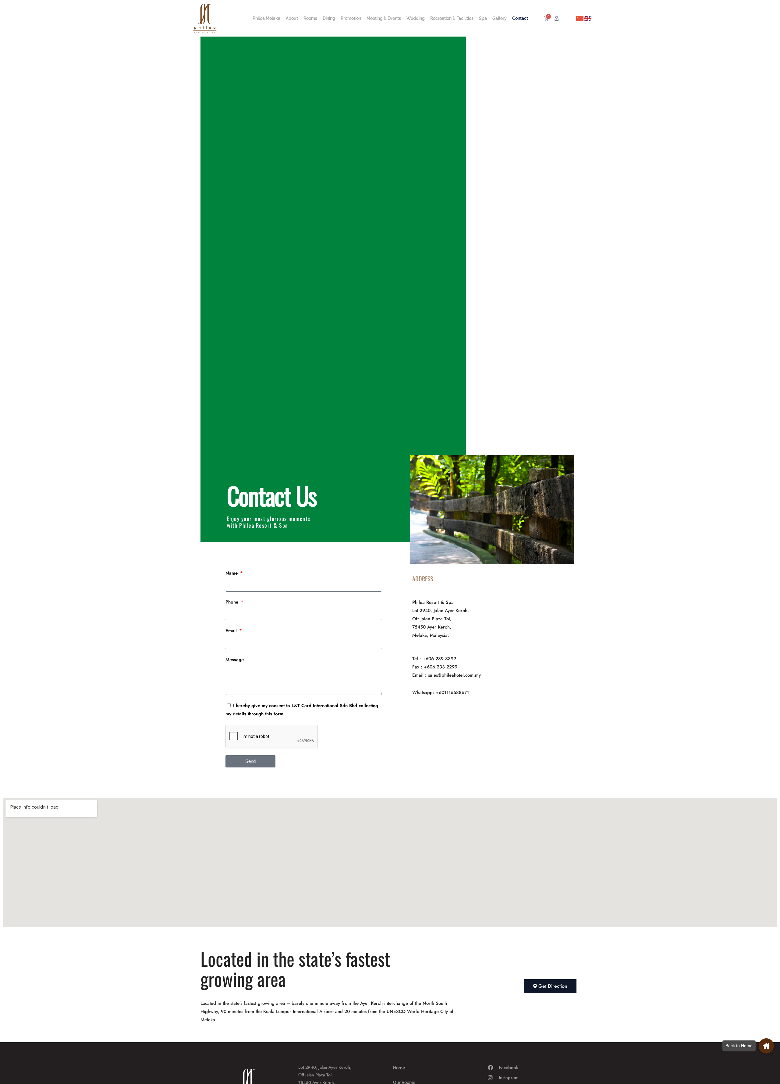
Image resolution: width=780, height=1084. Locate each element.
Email (231, 630)
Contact (520, 18)
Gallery (499, 18)
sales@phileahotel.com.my (454, 675)
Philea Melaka (266, 18)
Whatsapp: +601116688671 (440, 692)
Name (232, 573)
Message (234, 659)
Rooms (310, 18)
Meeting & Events (384, 18)
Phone (232, 602)
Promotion (351, 18)
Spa (483, 18)
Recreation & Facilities (451, 18)
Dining (329, 18)
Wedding (415, 18)
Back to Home (739, 1045)
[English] (588, 18)
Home (399, 1067)
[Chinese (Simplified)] (580, 18)
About (292, 18)
